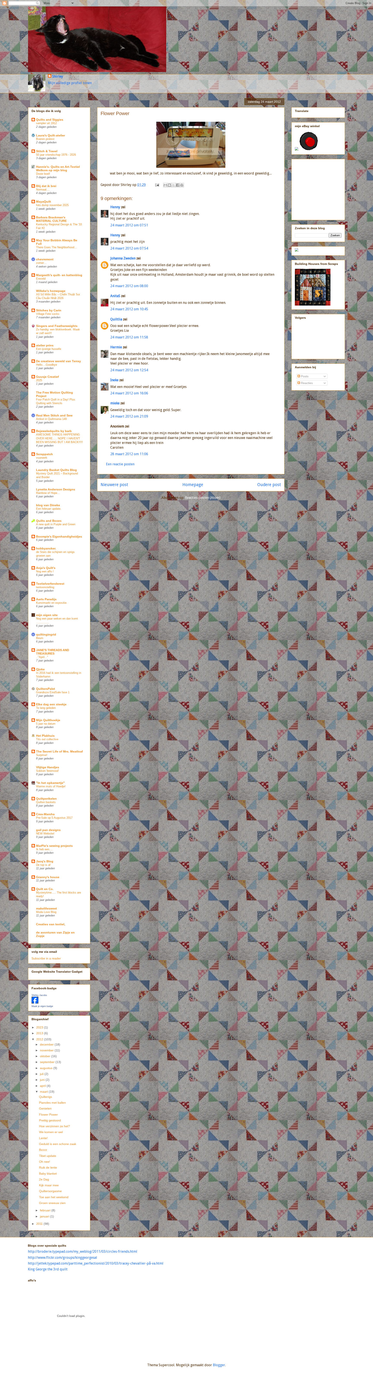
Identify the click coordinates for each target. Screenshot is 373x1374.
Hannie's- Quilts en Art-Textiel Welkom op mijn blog (58, 168)
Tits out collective (47, 739)
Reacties (306, 383)
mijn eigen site (47, 615)
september (47, 1062)
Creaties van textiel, (50, 924)
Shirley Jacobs (39, 995)
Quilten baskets (46, 802)
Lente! (43, 1138)
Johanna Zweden (123, 258)
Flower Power (48, 1114)
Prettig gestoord (50, 1120)
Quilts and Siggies (49, 119)
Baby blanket (48, 1173)
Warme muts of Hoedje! (51, 786)
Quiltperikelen (46, 798)
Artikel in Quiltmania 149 (51, 419)
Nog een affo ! (45, 571)
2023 (40, 1027)
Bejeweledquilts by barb (54, 431)
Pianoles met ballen (52, 1102)
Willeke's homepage (50, 291)
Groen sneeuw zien (52, 1203)
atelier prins (45, 345)
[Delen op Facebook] (177, 185)
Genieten (45, 1108)
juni (43, 1079)
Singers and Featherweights (56, 326)
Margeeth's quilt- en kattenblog (59, 275)
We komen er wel (51, 1132)
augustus (46, 1068)
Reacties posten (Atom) (202, 498)
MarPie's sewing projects (54, 845)
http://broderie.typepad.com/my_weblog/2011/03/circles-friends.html (82, 1251)
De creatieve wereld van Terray (58, 361)
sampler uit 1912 (46, 123)
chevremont (45, 259)
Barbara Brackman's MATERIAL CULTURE (51, 219)
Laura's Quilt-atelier (50, 135)
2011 (40, 1223)
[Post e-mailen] (156, 185)
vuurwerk (41, 457)
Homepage (192, 484)
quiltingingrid (46, 634)
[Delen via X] (173, 185)
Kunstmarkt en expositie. (51, 602)
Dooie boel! (43, 173)
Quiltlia (116, 319)
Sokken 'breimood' (47, 770)
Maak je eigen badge (42, 1006)
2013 (40, 1033)
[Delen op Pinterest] (182, 185)
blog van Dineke (48, 505)
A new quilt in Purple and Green (55, 524)
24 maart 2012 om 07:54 (129, 248)
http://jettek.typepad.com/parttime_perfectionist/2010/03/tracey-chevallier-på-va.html (95, 1263)
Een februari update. (48, 508)
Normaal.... (43, 189)
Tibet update (47, 1156)
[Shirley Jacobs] (35, 1002)
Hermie (116, 347)
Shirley (57, 76)
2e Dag (44, 1179)
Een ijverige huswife (48, 349)
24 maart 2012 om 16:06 (129, 393)
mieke (115, 403)
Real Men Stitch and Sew (54, 415)
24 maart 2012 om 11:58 (129, 337)
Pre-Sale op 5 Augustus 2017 (54, 817)
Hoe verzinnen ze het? (54, 1126)
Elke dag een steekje (51, 704)
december (47, 1044)
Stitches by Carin (48, 310)
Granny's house (47, 877)
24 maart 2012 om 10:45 (129, 309)
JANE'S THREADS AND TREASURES (52, 651)
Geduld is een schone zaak (57, 1144)
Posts (304, 376)
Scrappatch (44, 454)
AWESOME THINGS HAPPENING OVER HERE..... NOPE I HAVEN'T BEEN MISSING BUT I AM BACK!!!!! (59, 438)
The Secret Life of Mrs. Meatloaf (59, 751)
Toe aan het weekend (53, 1197)
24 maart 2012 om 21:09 (129, 416)
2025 (39, 380)
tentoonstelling (45, 587)
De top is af (43, 864)
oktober (45, 1056)
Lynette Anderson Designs (55, 489)
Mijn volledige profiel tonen (70, 83)
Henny (115, 207)
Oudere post (269, 484)
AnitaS (115, 296)
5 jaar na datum (45, 723)
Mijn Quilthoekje (48, 720)
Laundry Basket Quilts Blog (56, 470)
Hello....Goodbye (46, 364)
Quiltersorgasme (50, 1191)
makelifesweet (46, 908)
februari (45, 1210)
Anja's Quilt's (45, 568)
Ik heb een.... (44, 849)
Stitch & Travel (46, 151)
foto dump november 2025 (52, 205)
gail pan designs (48, 830)
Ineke (114, 380)
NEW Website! (45, 833)
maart (44, 1091)
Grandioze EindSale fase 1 (53, 692)
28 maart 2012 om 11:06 (129, 454)
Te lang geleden (46, 707)
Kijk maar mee (49, 1185)
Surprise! (41, 755)
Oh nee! (44, 1161)
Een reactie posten (120, 464)
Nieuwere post (114, 484)
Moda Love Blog (46, 912)
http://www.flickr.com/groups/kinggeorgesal (62, 1257)
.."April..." (42, 657)
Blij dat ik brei (46, 186)
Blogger (219, 1365)
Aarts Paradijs (46, 599)
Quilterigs (45, 1097)
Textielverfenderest (50, 583)
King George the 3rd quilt (48, 1269)
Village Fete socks (47, 313)
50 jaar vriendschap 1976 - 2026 (56, 154)
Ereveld (41, 278)
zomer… (41, 262)
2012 (40, 1039)
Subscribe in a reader (46, 958)
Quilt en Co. (45, 889)
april (43, 1085)
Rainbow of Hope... (48, 493)
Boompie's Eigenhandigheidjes (59, 536)
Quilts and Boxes (49, 520)
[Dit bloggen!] (169, 185)
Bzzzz (43, 1149)
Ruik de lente (48, 1167)
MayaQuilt (43, 201)
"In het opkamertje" (50, 783)
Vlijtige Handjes (47, 767)
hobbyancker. (46, 548)
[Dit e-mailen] (165, 185)
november (47, 1050)
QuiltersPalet (45, 688)
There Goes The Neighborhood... (56, 247)
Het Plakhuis (45, 735)
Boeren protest (45, 139)
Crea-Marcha (45, 814)
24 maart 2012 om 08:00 (129, 286)
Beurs (39, 638)
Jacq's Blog (44, 861)
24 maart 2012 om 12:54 (129, 370)
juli (42, 1074)
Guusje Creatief (47, 376)
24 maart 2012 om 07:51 (129, 225)
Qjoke (40, 669)
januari (45, 1216)
